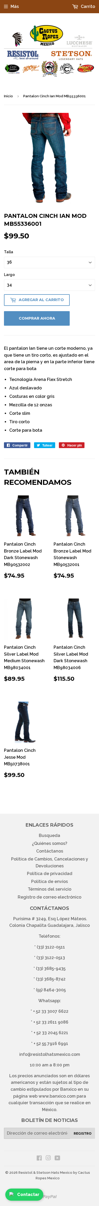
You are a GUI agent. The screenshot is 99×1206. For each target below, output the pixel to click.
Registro (83, 1133)
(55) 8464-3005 (51, 989)
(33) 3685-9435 (50, 968)
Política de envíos (49, 881)
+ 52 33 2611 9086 (50, 1022)
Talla (8, 252)
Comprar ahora (37, 318)
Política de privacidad (49, 873)
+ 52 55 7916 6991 (51, 1043)
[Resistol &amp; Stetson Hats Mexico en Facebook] (39, 1158)
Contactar (28, 1194)
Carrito (87, 6)
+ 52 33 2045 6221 (51, 1032)
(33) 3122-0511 (51, 947)
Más (15, 6)
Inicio (8, 96)
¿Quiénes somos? (49, 843)
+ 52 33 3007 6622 (50, 1011)
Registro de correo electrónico (49, 897)
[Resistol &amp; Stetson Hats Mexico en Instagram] (48, 1158)
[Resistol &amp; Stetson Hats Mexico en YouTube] (57, 1158)
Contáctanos (49, 851)
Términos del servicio (49, 889)
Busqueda (49, 835)
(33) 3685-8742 (50, 979)
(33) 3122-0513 (50, 957)
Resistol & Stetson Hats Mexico (45, 1173)
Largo (9, 275)
